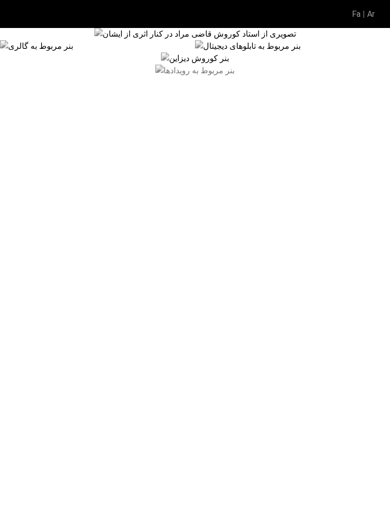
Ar (371, 14)
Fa (356, 14)
